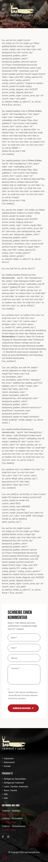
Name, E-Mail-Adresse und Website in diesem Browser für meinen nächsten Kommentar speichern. (23, 695)
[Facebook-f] (3, 837)
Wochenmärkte (8, 336)
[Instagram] (8, 837)
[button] (4, 857)
